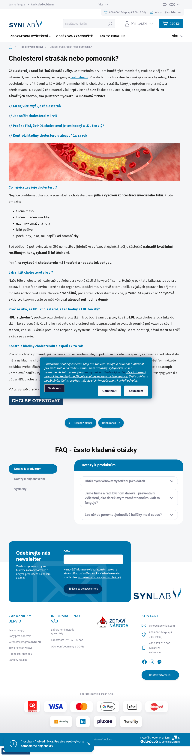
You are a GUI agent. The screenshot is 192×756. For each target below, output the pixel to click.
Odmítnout (109, 391)
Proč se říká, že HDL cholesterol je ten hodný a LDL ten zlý (57, 125)
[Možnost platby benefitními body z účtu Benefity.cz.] (131, 721)
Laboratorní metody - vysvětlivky (63, 631)
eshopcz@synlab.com (162, 625)
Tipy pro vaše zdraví (20, 647)
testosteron (79, 77)
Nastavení (54, 388)
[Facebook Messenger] (159, 661)
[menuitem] (30, 36)
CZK (172, 4)
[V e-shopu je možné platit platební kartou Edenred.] (156, 706)
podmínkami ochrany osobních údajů (99, 577)
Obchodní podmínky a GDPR (67, 646)
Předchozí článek (82, 422)
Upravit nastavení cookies (97, 739)
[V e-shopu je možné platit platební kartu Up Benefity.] (61, 721)
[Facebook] (144, 661)
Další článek (109, 422)
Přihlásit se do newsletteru (83, 588)
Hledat (110, 23)
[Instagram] (152, 661)
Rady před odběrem (42, 4)
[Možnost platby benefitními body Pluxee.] (104, 721)
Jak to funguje (17, 4)
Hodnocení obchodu (20, 653)
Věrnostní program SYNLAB (25, 642)
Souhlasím (136, 391)
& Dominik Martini (169, 741)
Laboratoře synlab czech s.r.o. (96, 693)
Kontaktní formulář (160, 675)
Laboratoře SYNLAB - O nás (67, 639)
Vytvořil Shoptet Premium (155, 737)
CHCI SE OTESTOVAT (36, 400)
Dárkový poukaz (18, 659)
